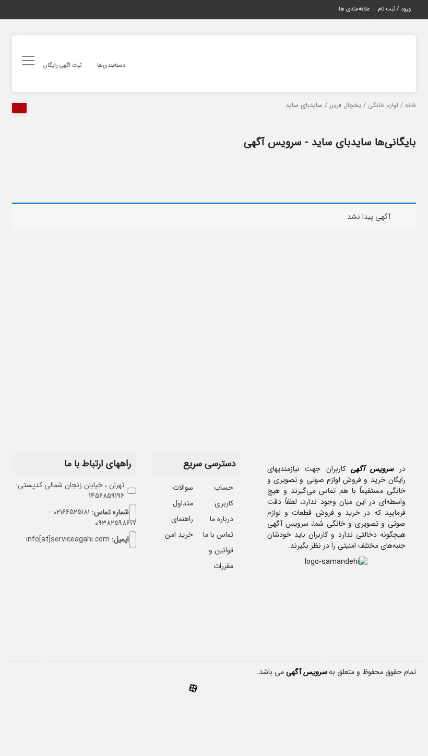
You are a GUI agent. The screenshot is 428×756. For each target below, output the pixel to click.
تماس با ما (218, 534)
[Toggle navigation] (26, 61)
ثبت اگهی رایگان (62, 65)
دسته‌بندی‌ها (111, 65)
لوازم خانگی (383, 105)
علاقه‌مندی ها (354, 9)
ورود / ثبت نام (394, 9)
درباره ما (221, 519)
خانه (410, 105)
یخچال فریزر (345, 105)
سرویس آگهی (372, 469)
